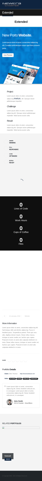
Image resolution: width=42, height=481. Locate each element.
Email (25, 360)
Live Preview (8, 55)
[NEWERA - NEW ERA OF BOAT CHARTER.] (11, 4)
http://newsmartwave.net (27, 373)
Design (19, 378)
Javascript (34, 378)
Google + (21, 360)
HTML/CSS (26, 378)
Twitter (13, 360)
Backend (12, 378)
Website (27, 316)
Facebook (9, 360)
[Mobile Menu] (38, 4)
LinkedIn (17, 360)
